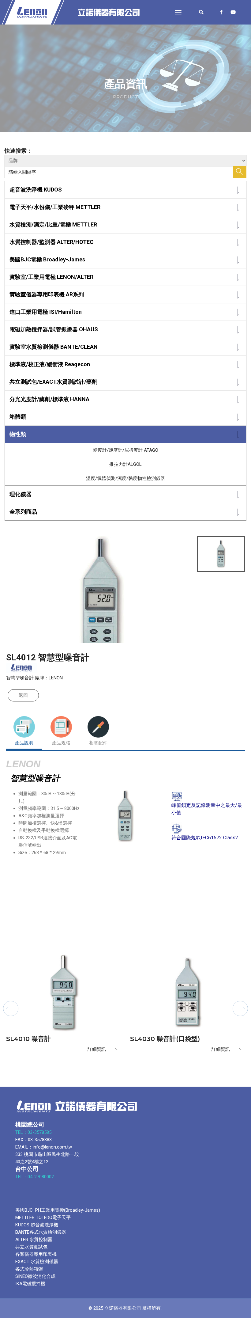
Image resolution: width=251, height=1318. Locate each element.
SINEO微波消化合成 (35, 1276)
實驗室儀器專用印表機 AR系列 (46, 294)
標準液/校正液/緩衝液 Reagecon (49, 364)
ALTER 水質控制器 (33, 1239)
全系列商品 (23, 511)
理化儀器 (20, 494)
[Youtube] (231, 12)
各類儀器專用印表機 (36, 1254)
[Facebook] (221, 12)
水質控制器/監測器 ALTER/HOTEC (51, 242)
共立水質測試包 (31, 1247)
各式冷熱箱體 (29, 1269)
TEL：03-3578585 (34, 1132)
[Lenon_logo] (63, 12)
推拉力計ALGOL (125, 464)
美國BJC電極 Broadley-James (47, 259)
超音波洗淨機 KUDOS (35, 189)
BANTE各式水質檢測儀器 (40, 1232)
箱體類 (17, 416)
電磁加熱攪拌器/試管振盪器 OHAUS (53, 329)
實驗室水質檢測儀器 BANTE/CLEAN (53, 347)
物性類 (17, 434)
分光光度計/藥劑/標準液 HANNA (49, 399)
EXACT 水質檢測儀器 (36, 1261)
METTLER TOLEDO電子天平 (43, 1217)
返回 (23, 695)
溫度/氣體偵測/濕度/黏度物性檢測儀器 (125, 478)
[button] (10, 1008)
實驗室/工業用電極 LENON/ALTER (51, 277)
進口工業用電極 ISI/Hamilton (45, 312)
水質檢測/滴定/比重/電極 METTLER (53, 224)
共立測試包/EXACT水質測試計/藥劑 (53, 381)
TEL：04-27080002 (35, 1176)
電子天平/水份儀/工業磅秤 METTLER (54, 207)
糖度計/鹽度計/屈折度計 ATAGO (125, 450)
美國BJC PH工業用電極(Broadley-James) (57, 1210)
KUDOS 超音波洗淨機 (36, 1225)
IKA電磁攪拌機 (30, 1283)
